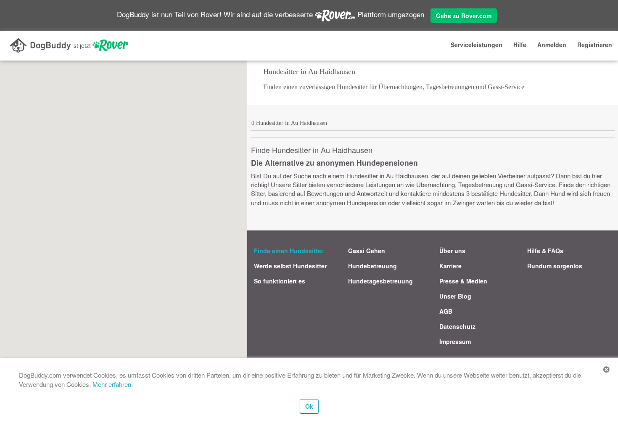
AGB (445, 311)
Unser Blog (455, 296)
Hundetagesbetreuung (380, 281)
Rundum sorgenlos (554, 266)
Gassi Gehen (366, 250)
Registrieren (594, 44)
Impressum (455, 341)
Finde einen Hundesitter (288, 250)
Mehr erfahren (111, 384)
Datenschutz (457, 326)
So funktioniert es (279, 281)
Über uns (452, 250)
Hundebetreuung (372, 266)
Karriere (450, 266)
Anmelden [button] (551, 44)
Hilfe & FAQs (545, 250)
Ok (309, 406)
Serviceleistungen (476, 44)
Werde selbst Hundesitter (290, 266)
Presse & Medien (463, 281)
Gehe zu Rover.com (463, 15)
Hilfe (519, 44)
